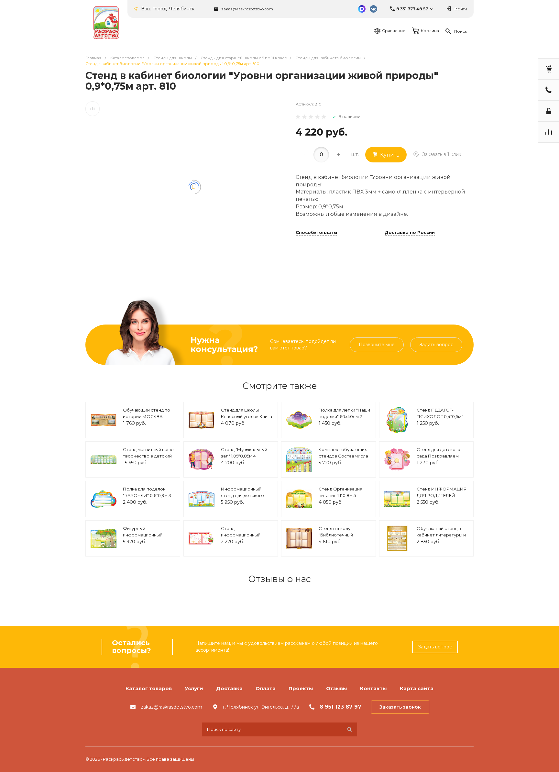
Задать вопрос (436, 344)
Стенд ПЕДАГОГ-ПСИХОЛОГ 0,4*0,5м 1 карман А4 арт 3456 (440, 416)
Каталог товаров (149, 688)
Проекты (301, 688)
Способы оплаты (316, 232)
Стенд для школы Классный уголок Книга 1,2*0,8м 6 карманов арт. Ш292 (246, 419)
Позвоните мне (377, 344)
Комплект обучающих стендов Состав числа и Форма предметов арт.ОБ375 (343, 459)
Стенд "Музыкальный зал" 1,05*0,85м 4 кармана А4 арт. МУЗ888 (244, 459)
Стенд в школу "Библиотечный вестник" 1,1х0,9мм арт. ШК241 (343, 538)
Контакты (373, 688)
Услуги (194, 688)
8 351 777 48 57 (412, 8)
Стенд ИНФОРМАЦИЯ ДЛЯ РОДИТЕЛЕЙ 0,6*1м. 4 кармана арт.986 (442, 498)
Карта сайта (416, 688)
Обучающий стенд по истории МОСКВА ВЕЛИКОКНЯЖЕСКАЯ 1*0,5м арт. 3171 (147, 419)
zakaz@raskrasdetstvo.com (247, 8)
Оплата (266, 688)
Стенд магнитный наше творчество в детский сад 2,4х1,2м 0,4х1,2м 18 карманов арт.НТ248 (148, 459)
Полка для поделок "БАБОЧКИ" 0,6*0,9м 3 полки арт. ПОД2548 (147, 495)
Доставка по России (410, 232)
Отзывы (336, 688)
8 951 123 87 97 (340, 707)
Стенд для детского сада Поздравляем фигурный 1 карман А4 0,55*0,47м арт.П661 (441, 459)
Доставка (229, 688)
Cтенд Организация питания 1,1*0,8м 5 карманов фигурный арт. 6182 (341, 498)
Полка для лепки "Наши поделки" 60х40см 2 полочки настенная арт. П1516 (344, 419)
